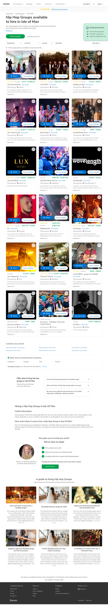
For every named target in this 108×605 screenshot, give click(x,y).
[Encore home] (6, 4)
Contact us (13, 596)
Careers (57, 591)
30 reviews (18, 82)
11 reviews (50, 82)
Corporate (48, 4)
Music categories (38, 591)
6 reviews (83, 82)
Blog (34, 596)
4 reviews (42, 225)
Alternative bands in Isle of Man (15, 348)
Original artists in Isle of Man (47, 348)
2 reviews (17, 178)
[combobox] (14, 43)
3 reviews (42, 178)
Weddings (29, 4)
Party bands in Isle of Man (79, 348)
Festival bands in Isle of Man (47, 350)
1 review (83, 226)
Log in (99, 4)
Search (87, 4)
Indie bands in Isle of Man (79, 350)
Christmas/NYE (60, 4)
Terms (12, 591)
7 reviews (83, 130)
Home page (9, 13)
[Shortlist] (93, 4)
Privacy (12, 593)
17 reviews (50, 130)
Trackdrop (81, 600)
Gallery (35, 593)
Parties (38, 4)
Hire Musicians (17, 4)
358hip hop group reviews (59, 9)
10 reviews (18, 130)
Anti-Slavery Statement (62, 593)
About (57, 589)
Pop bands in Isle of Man (13, 350)
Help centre (13, 589)
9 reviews (83, 271)
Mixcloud (88, 600)
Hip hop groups (20, 13)
